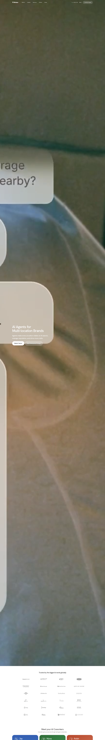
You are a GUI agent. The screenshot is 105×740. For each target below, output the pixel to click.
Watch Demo (18, 343)
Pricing (45, 2)
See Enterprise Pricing (33, 343)
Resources (35, 2)
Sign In (80, 2)
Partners (40, 2)
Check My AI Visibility (87, 2)
